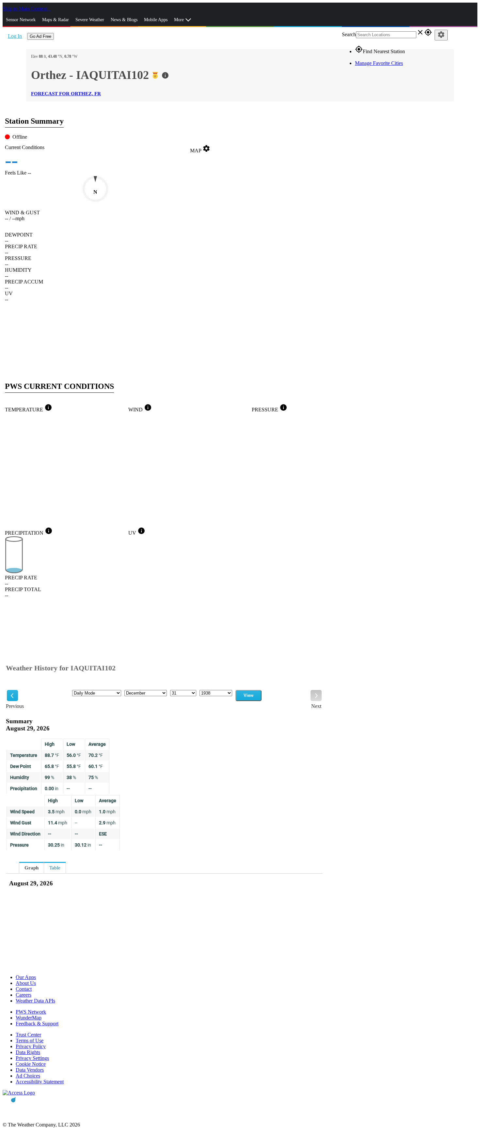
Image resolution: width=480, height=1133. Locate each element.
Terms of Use (29, 1040)
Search (349, 34)
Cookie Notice (31, 1064)
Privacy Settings (32, 1058)
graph (31, 867)
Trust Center (28, 1034)
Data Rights (28, 1052)
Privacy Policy (31, 1046)
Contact (24, 989)
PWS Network (31, 1012)
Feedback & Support (37, 1023)
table (54, 867)
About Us (26, 983)
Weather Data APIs (35, 1000)
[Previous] (12, 695)
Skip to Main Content (25, 8)
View (248, 695)
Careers (23, 995)
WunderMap (28, 1017)
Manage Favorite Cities (379, 63)
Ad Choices (28, 1076)
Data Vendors (30, 1070)
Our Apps (26, 977)
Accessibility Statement (40, 1081)
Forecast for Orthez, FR (66, 93)
